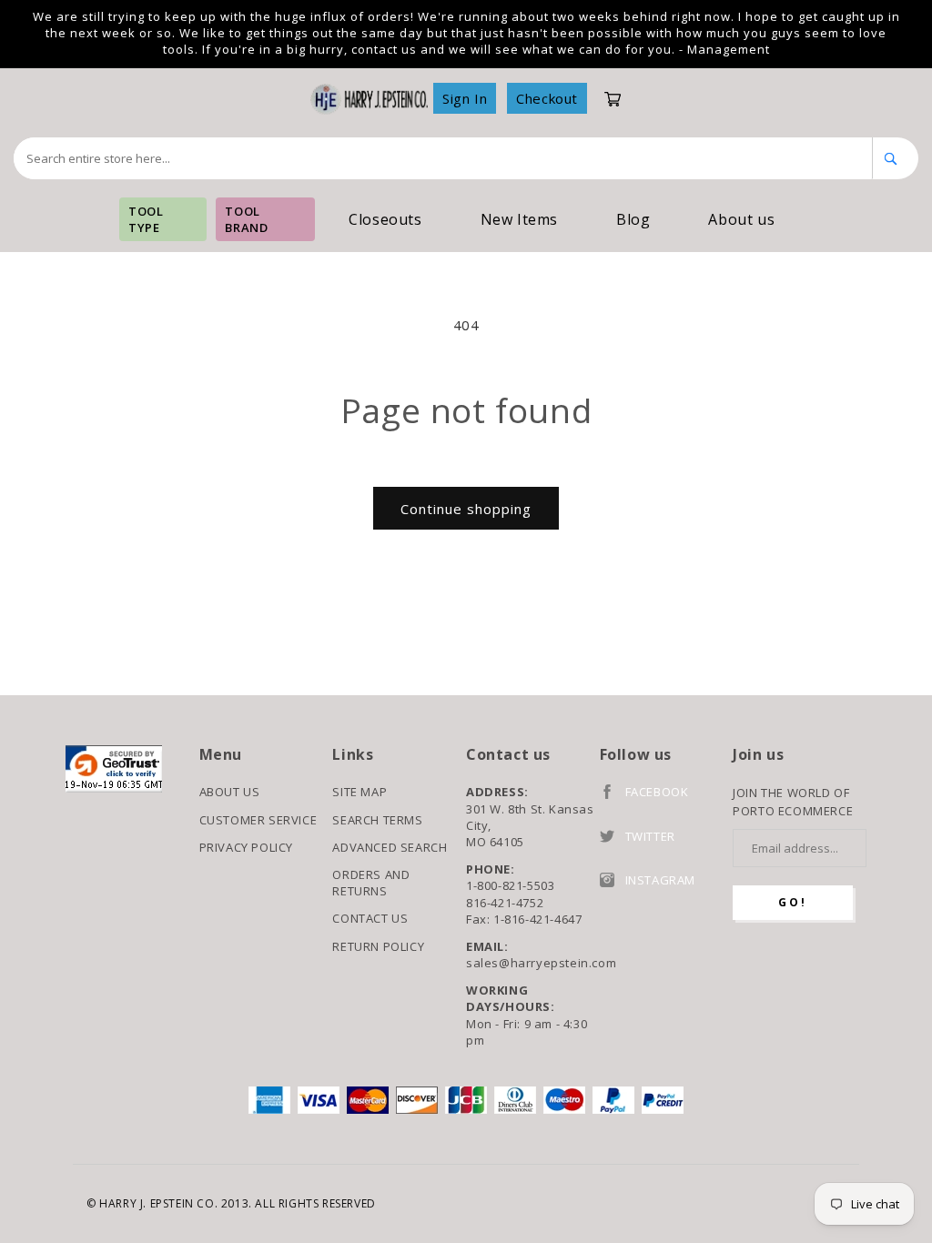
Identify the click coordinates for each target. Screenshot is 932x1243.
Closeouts (385, 219)
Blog (633, 219)
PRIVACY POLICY (246, 847)
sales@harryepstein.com (533, 963)
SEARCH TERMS (377, 820)
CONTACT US (370, 918)
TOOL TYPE (145, 219)
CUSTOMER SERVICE (258, 820)
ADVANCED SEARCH (389, 847)
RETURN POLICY (378, 946)
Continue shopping (466, 509)
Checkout (547, 98)
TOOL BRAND (246, 219)
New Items (519, 219)
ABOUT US (229, 791)
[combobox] (443, 158)
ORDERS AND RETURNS (371, 882)
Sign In (464, 98)
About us (741, 219)
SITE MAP (359, 791)
